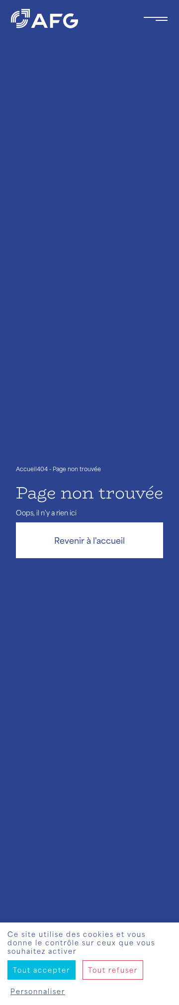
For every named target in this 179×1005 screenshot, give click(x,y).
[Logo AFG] (69, 18)
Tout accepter (41, 970)
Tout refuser (113, 970)
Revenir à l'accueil (89, 540)
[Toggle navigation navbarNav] (155, 18)
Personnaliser (37, 991)
